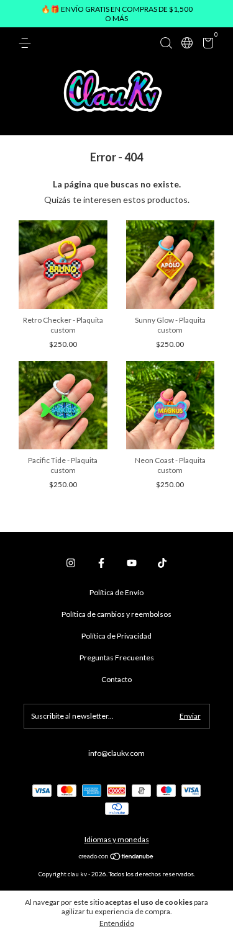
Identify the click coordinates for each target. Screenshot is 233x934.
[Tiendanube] (116, 857)
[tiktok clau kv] (162, 563)
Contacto (116, 679)
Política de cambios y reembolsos (116, 614)
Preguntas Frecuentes (117, 657)
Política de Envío (116, 592)
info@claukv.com (116, 753)
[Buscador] (165, 43)
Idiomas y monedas (117, 839)
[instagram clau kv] (71, 563)
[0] (206, 45)
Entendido (116, 923)
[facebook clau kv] (101, 563)
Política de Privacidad (116, 635)
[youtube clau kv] (132, 563)
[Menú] (27, 43)
